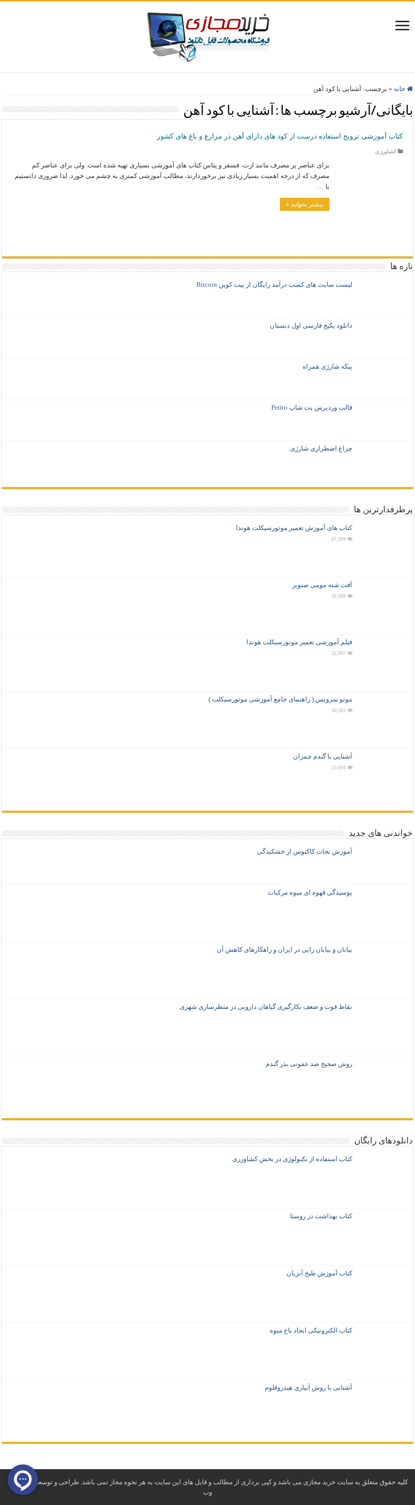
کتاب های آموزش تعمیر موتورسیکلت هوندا (294, 528)
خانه (400, 89)
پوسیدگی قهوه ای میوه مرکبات (310, 892)
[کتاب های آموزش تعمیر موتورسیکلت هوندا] (382, 548)
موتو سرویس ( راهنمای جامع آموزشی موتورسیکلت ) (280, 699)
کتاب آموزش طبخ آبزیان (319, 1273)
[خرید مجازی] (208, 35)
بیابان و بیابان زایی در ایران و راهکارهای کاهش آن (284, 949)
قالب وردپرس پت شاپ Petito (311, 407)
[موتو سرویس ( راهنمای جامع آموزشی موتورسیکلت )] (382, 720)
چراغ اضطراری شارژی (321, 448)
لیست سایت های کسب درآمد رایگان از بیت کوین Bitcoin (274, 284)
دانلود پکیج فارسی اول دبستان (311, 325)
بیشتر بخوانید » (304, 204)
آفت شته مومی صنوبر (322, 585)
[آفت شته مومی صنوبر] (382, 606)
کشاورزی (385, 151)
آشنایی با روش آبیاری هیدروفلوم (308, 1387)
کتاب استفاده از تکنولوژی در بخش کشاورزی (292, 1159)
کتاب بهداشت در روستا (321, 1216)
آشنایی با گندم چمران (322, 756)
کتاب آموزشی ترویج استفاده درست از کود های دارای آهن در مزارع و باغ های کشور (280, 136)
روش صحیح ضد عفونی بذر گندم (309, 1064)
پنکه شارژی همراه (327, 366)
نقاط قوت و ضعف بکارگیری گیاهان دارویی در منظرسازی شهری (266, 1006)
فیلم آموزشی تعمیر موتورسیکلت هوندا (299, 642)
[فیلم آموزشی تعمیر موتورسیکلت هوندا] (382, 663)
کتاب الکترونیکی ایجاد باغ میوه (311, 1330)
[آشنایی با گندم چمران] (382, 777)
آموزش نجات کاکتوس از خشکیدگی (304, 851)
